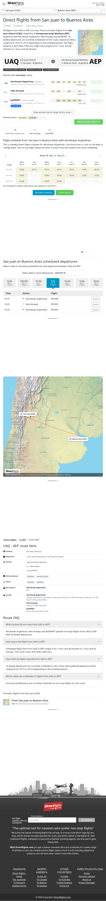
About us (86, 879)
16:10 (71, 175)
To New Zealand (64, 882)
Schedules (18, 26)
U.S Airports (19, 882)
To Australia (64, 879)
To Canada (42, 879)
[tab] (15, 131)
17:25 (96, 175)
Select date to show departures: (37, 273)
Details (96, 299)
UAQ (11, 61)
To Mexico (42, 882)
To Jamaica (42, 885)
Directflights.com (62, 897)
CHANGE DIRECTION (51, 70)
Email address (37, 816)
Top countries (19, 879)
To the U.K (64, 885)
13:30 (84, 169)
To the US (41, 876)
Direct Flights (10, 539)
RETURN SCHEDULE (43, 192)
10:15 (34, 169)
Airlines (7, 26)
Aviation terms (19, 885)
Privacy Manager (87, 882)
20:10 (96, 169)
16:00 (21, 175)
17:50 (84, 175)
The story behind (86, 876)
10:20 (21, 169)
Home (87, 873)
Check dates (97, 82)
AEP (95, 61)
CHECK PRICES (64, 192)
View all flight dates (87, 122)
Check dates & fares (34, 26)
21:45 (21, 181)
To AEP (22, 539)
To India (64, 876)
